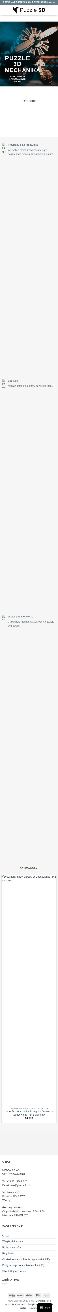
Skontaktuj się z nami (14, 1271)
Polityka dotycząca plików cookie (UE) (23, 1265)
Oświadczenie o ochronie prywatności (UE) (26, 1259)
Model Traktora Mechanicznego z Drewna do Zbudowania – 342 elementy (29, 1113)
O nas (5, 1235)
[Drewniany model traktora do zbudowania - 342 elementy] (29, 990)
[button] (4, 10)
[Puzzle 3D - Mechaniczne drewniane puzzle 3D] (29, 10)
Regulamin (8, 1253)
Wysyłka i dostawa (12, 1241)
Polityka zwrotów (11, 1247)
